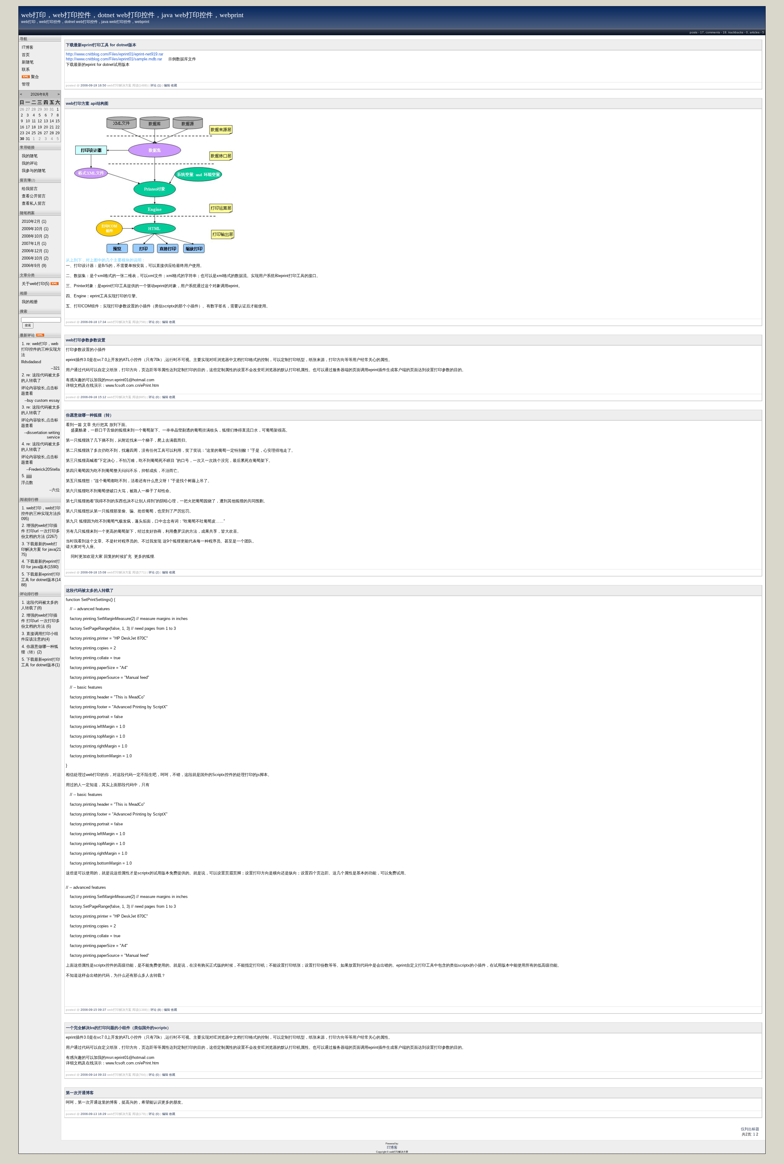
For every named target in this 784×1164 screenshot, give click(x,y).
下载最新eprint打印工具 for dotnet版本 (101, 45)
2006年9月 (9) (34, 265)
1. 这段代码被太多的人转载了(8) (39, 605)
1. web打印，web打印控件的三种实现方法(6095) (40, 513)
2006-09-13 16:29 (93, 1114)
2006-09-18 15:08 (93, 572)
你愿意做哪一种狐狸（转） (90, 415)
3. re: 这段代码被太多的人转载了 (40, 410)
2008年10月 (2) (35, 236)
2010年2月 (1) (34, 221)
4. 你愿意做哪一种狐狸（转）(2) (39, 649)
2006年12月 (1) (35, 251)
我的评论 (30, 163)
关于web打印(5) (35, 283)
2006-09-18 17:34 (93, 322)
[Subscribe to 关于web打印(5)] (54, 284)
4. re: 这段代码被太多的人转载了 (40, 447)
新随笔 (28, 62)
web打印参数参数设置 (85, 340)
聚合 (35, 76)
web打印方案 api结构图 (87, 103)
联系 (26, 69)
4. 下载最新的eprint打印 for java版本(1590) (40, 564)
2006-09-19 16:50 (93, 85)
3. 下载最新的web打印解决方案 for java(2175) (41, 549)
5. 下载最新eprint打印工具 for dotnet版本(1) (40, 662)
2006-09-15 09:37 (93, 1009)
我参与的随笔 (34, 170)
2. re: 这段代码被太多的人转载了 (40, 378)
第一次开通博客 (80, 1092)
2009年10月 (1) (35, 228)
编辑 (167, 85)
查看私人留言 (34, 203)
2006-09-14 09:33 (93, 1074)
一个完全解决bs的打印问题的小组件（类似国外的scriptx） (118, 1027)
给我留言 (30, 188)
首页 (26, 54)
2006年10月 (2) (35, 258)
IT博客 (27, 47)
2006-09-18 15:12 (93, 397)
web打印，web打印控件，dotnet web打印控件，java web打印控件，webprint (132, 15)
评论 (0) (154, 322)
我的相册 (30, 301)
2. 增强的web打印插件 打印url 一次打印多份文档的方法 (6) (40, 621)
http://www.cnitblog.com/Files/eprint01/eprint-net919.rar (114, 54)
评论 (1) (155, 85)
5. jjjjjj (27, 476)
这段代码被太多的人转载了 (90, 590)
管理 (26, 84)
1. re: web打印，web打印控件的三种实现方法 (41, 349)
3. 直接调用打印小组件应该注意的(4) (39, 636)
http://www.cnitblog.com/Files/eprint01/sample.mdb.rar (114, 59)
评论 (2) (154, 572)
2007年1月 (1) (34, 243)
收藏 (174, 85)
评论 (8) (155, 1009)
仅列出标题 (750, 1129)
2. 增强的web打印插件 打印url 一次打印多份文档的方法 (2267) (40, 531)
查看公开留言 (34, 196)
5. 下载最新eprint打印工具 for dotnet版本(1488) (41, 579)
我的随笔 (30, 156)
